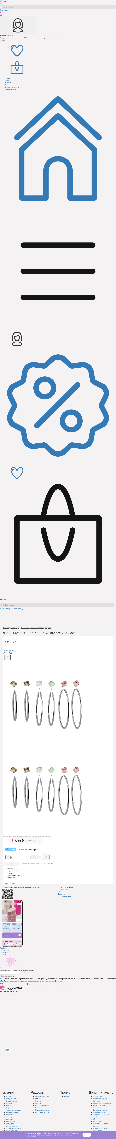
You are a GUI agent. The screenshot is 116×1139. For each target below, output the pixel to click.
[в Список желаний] (7, 657)
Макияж (9, 1103)
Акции (66, 1096)
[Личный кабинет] (18, 25)
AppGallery (4, 952)
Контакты (96, 1101)
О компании (97, 1096)
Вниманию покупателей (102, 1103)
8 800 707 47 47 (65, 889)
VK (59, 892)
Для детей (10, 1123)
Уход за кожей (11, 1101)
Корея (8, 1096)
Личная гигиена (12, 1112)
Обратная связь (65, 896)
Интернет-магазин (42, 1096)
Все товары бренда (10, 650)
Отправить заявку (7, 976)
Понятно (87, 1135)
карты (42, 1110)
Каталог (6, 628)
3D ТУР (96, 1119)
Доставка (42, 1112)
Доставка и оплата (100, 1108)
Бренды (38, 1103)
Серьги (48, 628)
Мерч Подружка (12, 1130)
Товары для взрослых (14, 1128)
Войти (3, 40)
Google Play (4, 950)
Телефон (24, 973)
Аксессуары (15, 628)
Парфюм (9, 1108)
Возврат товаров (99, 1105)
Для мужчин (10, 1121)
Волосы (9, 1105)
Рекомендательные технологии (100, 1129)
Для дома (9, 1119)
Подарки (9, 1114)
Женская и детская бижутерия (32, 628)
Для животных (11, 1126)
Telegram (61, 894)
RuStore (3, 955)
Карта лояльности (42, 1105)
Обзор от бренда (9, 883)
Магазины (39, 1108)
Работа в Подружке (100, 1098)
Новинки (38, 1101)
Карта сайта (97, 1121)
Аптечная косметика (13, 1110)
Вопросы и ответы (100, 1110)
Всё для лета (11, 1098)
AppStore (3, 948)
